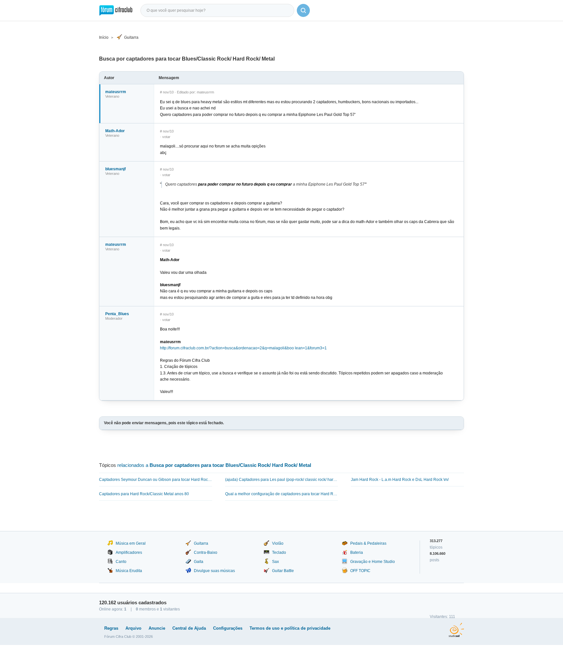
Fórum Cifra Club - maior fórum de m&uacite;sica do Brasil (116, 10)
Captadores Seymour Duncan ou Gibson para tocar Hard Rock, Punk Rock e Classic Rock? (155, 479)
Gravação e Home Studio (372, 561)
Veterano (112, 96)
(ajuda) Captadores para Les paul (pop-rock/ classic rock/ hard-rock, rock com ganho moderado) (281, 479)
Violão (277, 543)
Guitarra (131, 37)
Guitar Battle (283, 570)
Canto (121, 561)
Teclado (279, 552)
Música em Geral (131, 543)
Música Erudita (129, 570)
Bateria (356, 552)
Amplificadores (129, 552)
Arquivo (133, 628)
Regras (111, 628)
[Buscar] (303, 10)
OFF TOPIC (360, 570)
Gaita (198, 561)
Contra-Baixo (205, 552)
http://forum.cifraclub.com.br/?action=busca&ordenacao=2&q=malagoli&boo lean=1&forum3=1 (243, 348)
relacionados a (214, 465)
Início (103, 37)
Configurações (227, 628)
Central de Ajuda (189, 628)
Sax (275, 561)
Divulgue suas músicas (214, 570)
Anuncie (157, 628)
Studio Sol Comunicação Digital (456, 630)
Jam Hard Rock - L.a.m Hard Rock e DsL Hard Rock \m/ (400, 479)
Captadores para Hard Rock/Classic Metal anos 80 (144, 494)
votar (166, 137)
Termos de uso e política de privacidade (290, 628)
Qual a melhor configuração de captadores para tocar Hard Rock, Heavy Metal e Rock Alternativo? (281, 494)
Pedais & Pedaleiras (368, 543)
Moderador (114, 318)
